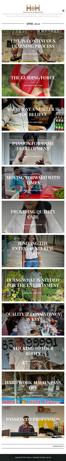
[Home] (33, 8)
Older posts (58, 446)
